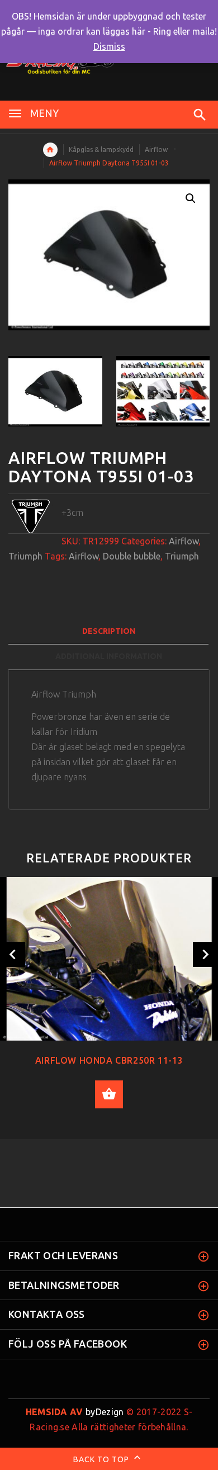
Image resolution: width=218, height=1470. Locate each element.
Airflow (156, 149)
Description (108, 631)
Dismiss (109, 46)
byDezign (75, 1412)
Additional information (108, 656)
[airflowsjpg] (163, 391)
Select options (109, 1094)
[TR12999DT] (55, 391)
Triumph (25, 556)
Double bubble (131, 556)
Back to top (102, 1459)
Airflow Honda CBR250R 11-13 (109, 1060)
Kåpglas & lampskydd (101, 149)
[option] (55, 391)
